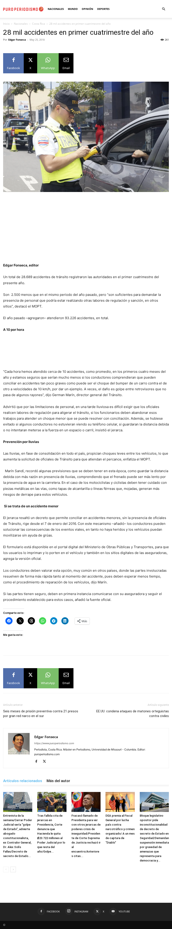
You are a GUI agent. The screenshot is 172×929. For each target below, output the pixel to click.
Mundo (73, 9)
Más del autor (58, 781)
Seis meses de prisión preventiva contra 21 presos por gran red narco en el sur (40, 713)
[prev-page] (6, 869)
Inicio (6, 24)
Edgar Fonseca (17, 39)
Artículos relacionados (22, 781)
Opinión (87, 9)
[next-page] (13, 869)
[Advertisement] (86, 229)
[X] (46, 761)
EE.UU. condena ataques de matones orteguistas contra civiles (132, 713)
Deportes (103, 9)
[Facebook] (38, 761)
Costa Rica (38, 24)
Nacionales (56, 9)
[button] (163, 9)
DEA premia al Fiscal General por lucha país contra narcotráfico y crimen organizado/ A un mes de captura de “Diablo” (120, 829)
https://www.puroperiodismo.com (54, 743)
